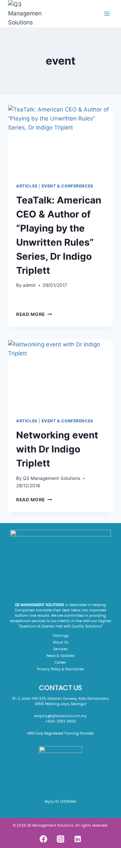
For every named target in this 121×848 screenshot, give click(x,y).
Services (60, 649)
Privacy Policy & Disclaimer (60, 669)
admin (29, 285)
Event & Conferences (67, 185)
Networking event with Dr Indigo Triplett (57, 449)
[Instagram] (60, 839)
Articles (27, 185)
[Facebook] (43, 839)
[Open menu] (106, 13)
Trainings (60, 635)
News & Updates (60, 655)
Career (60, 662)
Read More (34, 314)
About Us (61, 642)
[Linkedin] (77, 839)
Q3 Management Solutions (51, 478)
